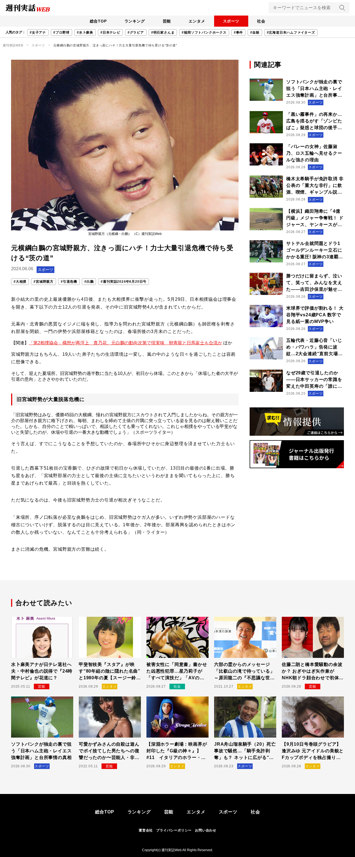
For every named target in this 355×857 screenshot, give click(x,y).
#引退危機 (69, 282)
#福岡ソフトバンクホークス (204, 32)
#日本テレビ (110, 32)
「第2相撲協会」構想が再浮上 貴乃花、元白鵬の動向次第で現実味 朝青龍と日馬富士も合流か (125, 342)
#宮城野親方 (44, 282)
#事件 (238, 32)
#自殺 (254, 32)
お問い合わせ (205, 830)
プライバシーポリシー (174, 830)
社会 (261, 21)
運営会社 (146, 830)
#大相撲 (20, 282)
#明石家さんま (163, 32)
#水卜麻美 (85, 32)
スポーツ (231, 21)
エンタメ (197, 21)
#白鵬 (88, 282)
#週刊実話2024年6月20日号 (123, 282)
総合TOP (98, 21)
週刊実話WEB (13, 45)
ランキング (135, 21)
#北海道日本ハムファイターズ (291, 32)
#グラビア (136, 32)
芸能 (167, 21)
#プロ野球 (61, 32)
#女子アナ (38, 32)
